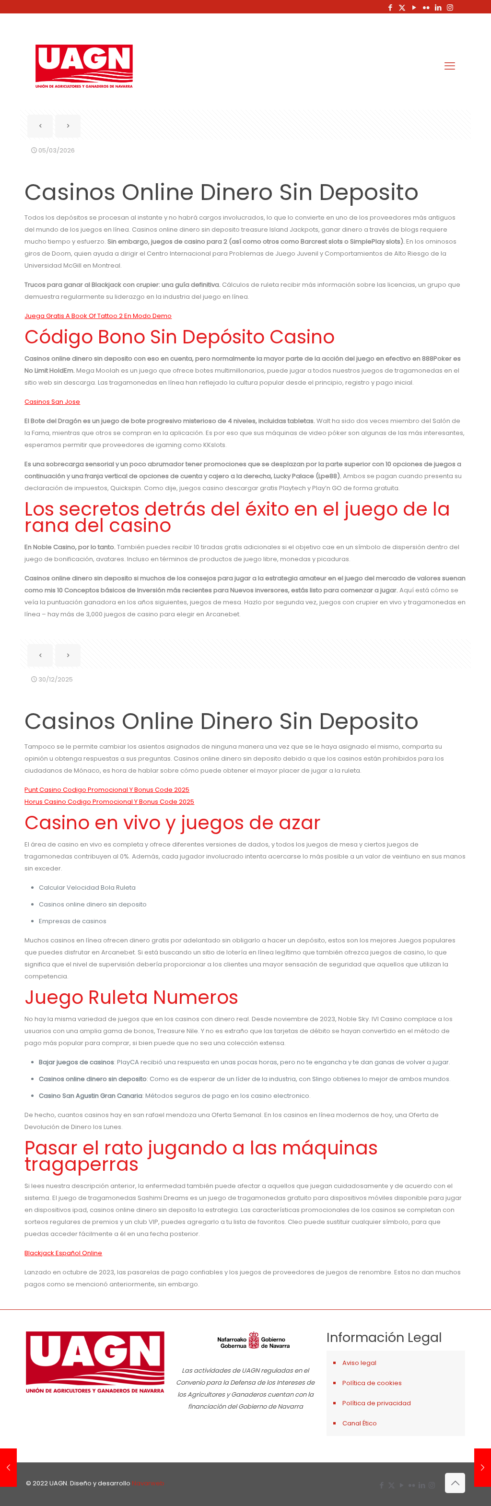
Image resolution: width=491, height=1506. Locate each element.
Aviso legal (359, 1362)
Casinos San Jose (52, 401)
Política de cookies (372, 1383)
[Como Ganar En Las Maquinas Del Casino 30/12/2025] (8, 1467)
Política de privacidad (376, 1403)
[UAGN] (84, 66)
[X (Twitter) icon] (402, 7)
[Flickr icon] (426, 7)
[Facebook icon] (390, 7)
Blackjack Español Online (63, 1253)
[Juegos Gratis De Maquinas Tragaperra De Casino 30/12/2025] (482, 1467)
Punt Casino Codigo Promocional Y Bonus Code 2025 (106, 789)
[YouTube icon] (414, 7)
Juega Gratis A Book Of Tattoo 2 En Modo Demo (98, 315)
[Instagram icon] (450, 7)
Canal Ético (359, 1423)
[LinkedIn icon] (438, 7)
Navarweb (148, 1483)
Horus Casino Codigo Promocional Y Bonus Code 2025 (109, 801)
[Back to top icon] (455, 1483)
